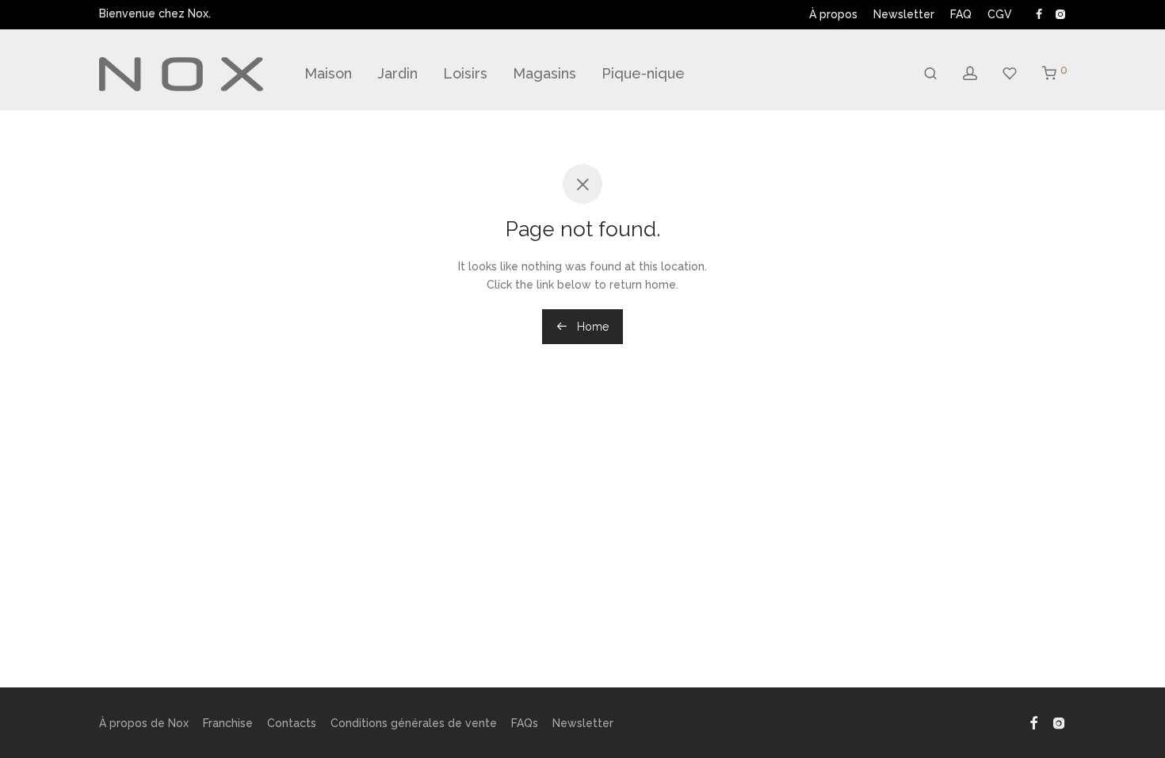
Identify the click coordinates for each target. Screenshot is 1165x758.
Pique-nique (643, 73)
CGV (999, 14)
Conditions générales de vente (413, 723)
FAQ (961, 14)
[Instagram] (1060, 13)
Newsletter (903, 14)
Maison (328, 73)
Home (591, 326)
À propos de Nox (144, 723)
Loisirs (465, 73)
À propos (833, 14)
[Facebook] (1039, 13)
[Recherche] (930, 73)
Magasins (544, 73)
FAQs (524, 723)
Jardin (397, 73)
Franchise (228, 723)
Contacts (291, 723)
